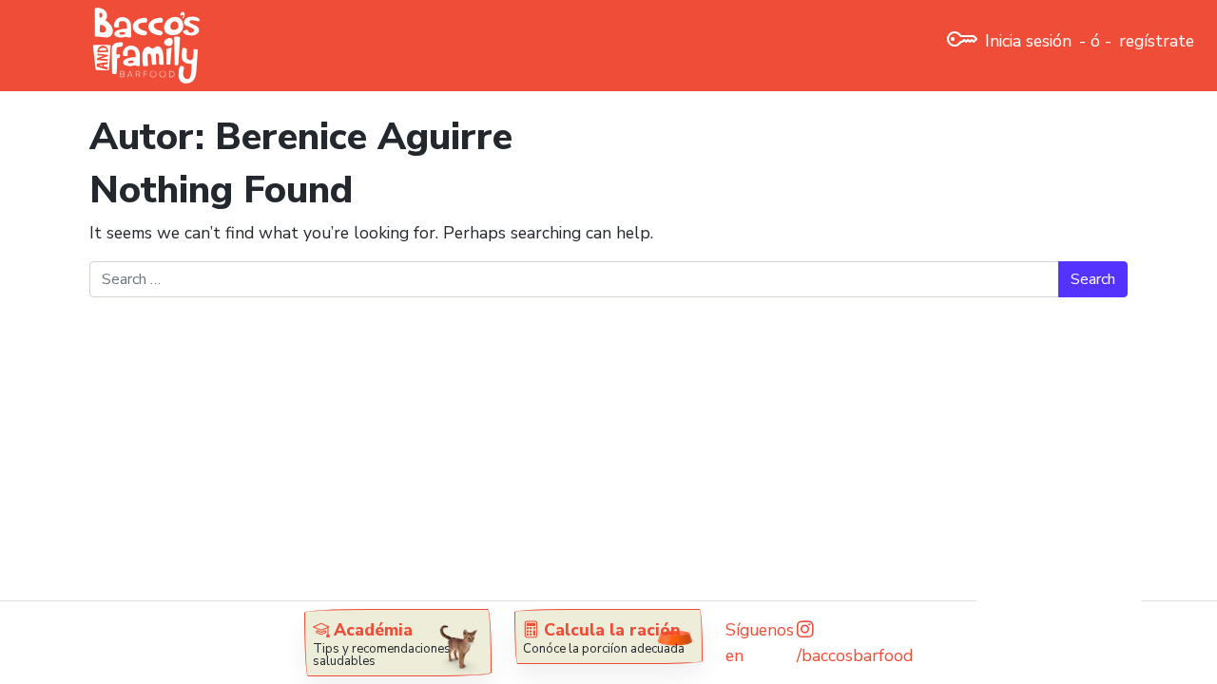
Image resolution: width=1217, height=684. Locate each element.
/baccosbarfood (855, 655)
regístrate (1156, 40)
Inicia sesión (1028, 40)
